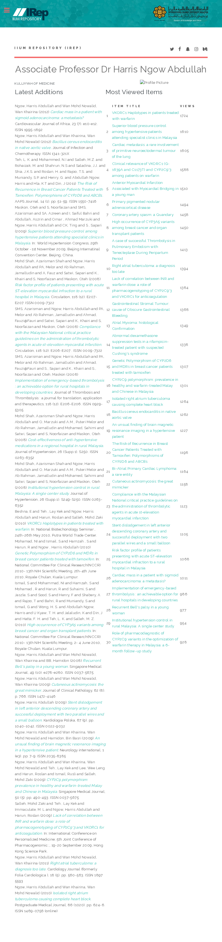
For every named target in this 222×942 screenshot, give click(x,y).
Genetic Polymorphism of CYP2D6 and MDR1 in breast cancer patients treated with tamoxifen (142, 366)
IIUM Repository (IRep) (47, 48)
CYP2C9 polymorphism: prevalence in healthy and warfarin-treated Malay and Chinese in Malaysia (145, 385)
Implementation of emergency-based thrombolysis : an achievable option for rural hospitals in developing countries (145, 594)
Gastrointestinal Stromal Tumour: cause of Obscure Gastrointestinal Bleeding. (141, 309)
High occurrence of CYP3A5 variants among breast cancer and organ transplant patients (143, 227)
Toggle (9, 10)
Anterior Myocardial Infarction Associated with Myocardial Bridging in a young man (145, 188)
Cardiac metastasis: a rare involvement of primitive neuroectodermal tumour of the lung (145, 150)
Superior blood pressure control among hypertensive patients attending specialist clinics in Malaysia (144, 131)
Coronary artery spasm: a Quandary (143, 214)
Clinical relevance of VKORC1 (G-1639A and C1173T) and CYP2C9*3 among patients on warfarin (142, 169)
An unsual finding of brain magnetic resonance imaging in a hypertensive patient (143, 430)
